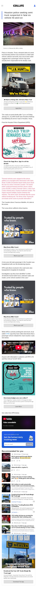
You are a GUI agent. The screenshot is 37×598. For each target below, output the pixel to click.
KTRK (8, 334)
